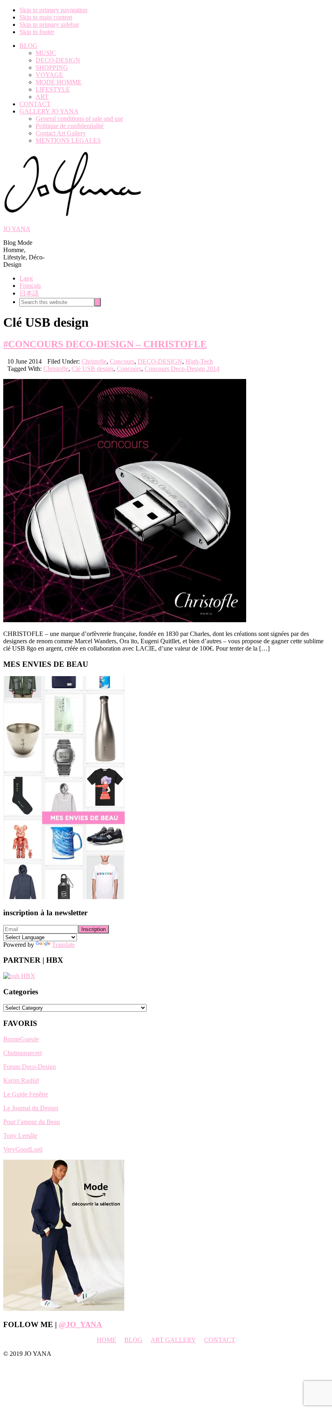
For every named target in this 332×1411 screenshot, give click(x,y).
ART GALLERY (173, 1339)
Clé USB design (92, 368)
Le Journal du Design (30, 1108)
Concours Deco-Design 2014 (182, 368)
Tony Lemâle (20, 1135)
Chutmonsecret (22, 1052)
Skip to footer (36, 31)
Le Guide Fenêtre (25, 1094)
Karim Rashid (21, 1080)
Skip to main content (45, 17)
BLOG (133, 1339)
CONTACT (219, 1339)
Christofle (93, 361)
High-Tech (199, 361)
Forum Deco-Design (29, 1066)
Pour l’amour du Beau (31, 1121)
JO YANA (16, 228)
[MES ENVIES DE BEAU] (64, 896)
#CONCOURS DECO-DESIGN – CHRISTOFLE (105, 344)
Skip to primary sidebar (49, 24)
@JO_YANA (80, 1324)
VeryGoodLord (23, 1149)
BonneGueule (21, 1039)
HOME (106, 1339)
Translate (63, 944)
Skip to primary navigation (53, 9)
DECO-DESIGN (160, 361)
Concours (122, 361)
